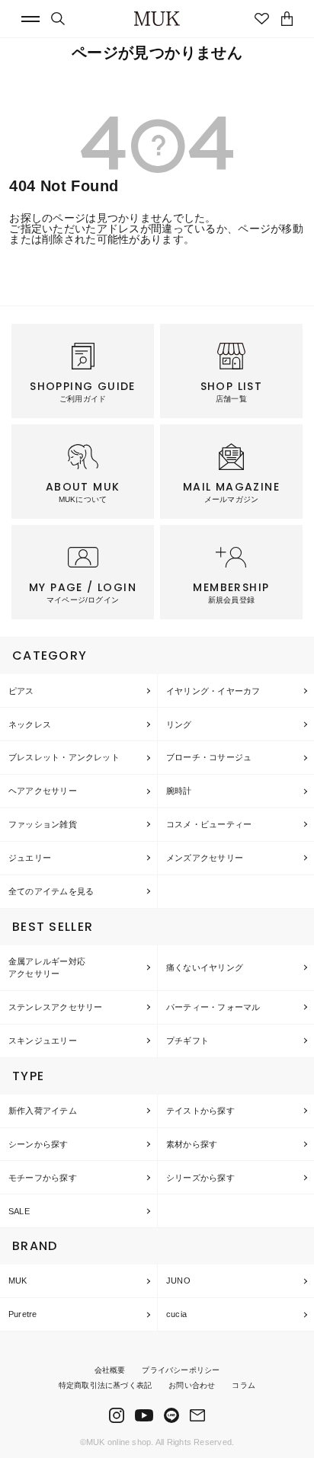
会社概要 (110, 1370)
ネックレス (29, 724)
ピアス (21, 690)
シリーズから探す (200, 1177)
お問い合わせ (191, 1385)
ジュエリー (29, 857)
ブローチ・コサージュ (209, 757)
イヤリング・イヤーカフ (213, 690)
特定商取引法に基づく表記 (105, 1385)
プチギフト (187, 1040)
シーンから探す (38, 1144)
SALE (19, 1211)
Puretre (22, 1314)
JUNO (178, 1280)
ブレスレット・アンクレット (64, 757)
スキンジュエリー (42, 1040)
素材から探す (191, 1144)
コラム (243, 1385)
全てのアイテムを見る (51, 891)
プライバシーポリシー (180, 1370)
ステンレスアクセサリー (55, 1007)
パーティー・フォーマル (213, 1007)
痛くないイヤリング (204, 967)
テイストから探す (200, 1110)
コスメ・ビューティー (209, 824)
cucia (176, 1314)
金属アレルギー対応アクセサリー (46, 968)
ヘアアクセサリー (42, 790)
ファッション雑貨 (42, 824)
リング (179, 724)
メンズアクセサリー (204, 857)
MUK (17, 1280)
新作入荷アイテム (42, 1110)
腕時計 (179, 790)
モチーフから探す (42, 1177)
